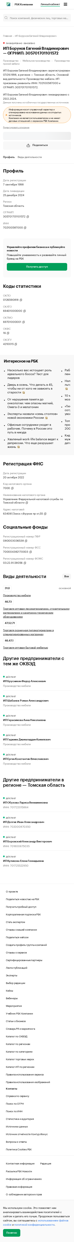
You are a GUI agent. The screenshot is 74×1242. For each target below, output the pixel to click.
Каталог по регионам (18, 1044)
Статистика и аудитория (20, 1118)
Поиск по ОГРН (15, 1103)
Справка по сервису (17, 1096)
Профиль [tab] (9, 157)
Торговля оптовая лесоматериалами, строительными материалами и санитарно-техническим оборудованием (36, 612)
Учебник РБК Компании (19, 1013)
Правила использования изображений (28, 1082)
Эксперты (11, 975)
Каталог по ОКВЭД (16, 1036)
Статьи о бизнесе (16, 1021)
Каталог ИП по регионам (20, 1066)
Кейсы (9, 990)
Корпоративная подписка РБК (23, 914)
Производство (10, 60)
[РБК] (8, 4)
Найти (64, 18)
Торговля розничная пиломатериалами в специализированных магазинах (28, 632)
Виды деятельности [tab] (30, 157)
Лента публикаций (16, 967)
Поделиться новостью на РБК (22, 899)
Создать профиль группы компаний (26, 944)
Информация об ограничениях (24, 1178)
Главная (7, 35)
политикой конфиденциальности (34, 1224)
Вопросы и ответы (16, 1141)
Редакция (45, 1163)
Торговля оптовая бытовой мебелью (25, 647)
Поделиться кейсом (17, 937)
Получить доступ (37, 266)
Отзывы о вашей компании (21, 929)
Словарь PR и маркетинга (20, 1028)
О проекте (12, 891)
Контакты (11, 1088)
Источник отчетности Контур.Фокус (27, 1134)
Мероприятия (14, 1005)
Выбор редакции (15, 983)
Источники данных (17, 1126)
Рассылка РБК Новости (19, 1171)
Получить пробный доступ (21, 906)
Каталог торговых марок (20, 1059)
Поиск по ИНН (14, 1111)
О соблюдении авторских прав (24, 1194)
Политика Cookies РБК (19, 1149)
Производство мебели (17, 595)
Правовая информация (19, 1186)
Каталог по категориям (19, 1051)
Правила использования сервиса (25, 1074)
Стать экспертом (15, 922)
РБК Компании (24, 4)
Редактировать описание (16, 127)
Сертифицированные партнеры (24, 960)
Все (66, 576)
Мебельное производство (36, 60)
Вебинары (11, 998)
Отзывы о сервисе (16, 952)
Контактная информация (20, 1163)
